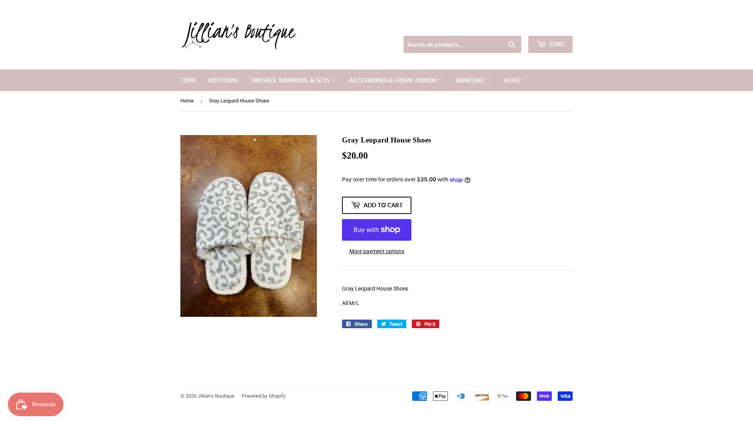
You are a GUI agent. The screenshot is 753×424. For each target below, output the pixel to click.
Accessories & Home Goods (393, 80)
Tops (187, 80)
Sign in (516, 26)
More (512, 80)
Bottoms (223, 80)
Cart (556, 44)
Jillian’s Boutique (216, 396)
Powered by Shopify (264, 396)
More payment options (376, 251)
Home (187, 101)
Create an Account (553, 26)
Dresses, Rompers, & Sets (291, 80)
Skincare (471, 80)
